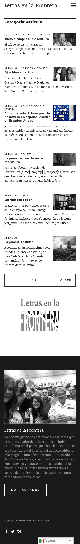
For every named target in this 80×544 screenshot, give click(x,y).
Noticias (27, 68)
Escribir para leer (18, 199)
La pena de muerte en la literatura (23, 160)
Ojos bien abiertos (18, 72)
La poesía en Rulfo (18, 241)
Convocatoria (31, 106)
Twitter (13, 531)
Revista (45, 34)
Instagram (19, 531)
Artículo (29, 34)
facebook (7, 531)
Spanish (50, 540)
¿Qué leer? (11, 34)
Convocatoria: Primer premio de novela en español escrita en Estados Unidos (27, 117)
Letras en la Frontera (30, 5)
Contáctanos (25, 489)
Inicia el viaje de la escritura (26, 38)
